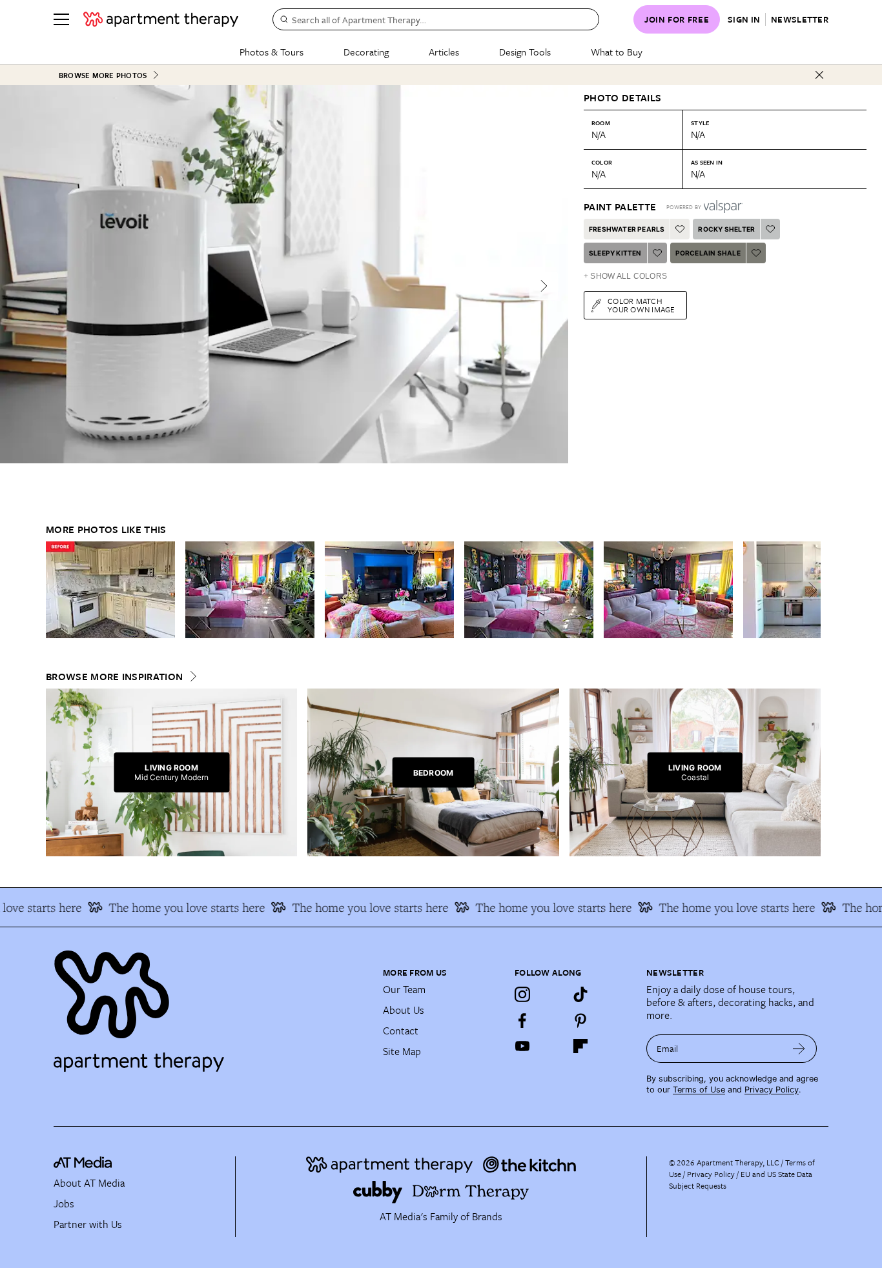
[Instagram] (522, 994)
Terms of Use (699, 1089)
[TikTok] (580, 994)
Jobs (64, 1203)
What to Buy (616, 52)
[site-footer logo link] (83, 1164)
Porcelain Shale (708, 253)
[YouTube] (522, 1046)
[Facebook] (522, 1020)
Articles (444, 52)
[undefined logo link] (160, 19)
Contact (400, 1030)
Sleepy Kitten (615, 253)
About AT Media (89, 1183)
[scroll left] (56, 590)
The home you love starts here (173, 907)
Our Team (404, 989)
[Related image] (110, 589)
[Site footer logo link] (210, 1005)
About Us (403, 1010)
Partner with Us (88, 1224)
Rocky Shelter (726, 229)
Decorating (366, 52)
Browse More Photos (103, 75)
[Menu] (61, 19)
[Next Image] (543, 286)
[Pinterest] (580, 1020)
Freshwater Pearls (626, 229)
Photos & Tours (271, 52)
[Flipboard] (580, 1046)
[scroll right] (810, 590)
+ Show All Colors (625, 276)
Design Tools (525, 52)
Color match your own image (641, 305)
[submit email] (799, 1048)
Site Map (402, 1051)
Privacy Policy (771, 1089)
